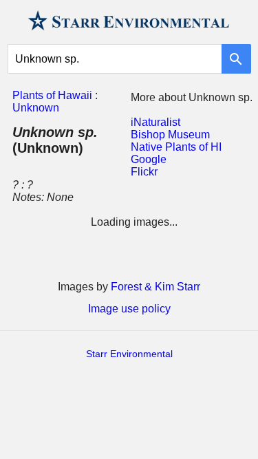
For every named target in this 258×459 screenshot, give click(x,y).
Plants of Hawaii (52, 95)
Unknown (35, 108)
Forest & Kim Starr (155, 286)
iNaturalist (155, 122)
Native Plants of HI (176, 147)
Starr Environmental (129, 353)
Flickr (144, 172)
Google (148, 159)
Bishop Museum (170, 134)
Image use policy (129, 308)
